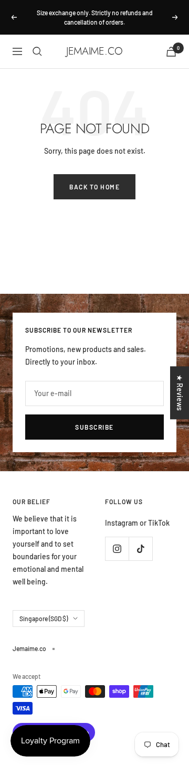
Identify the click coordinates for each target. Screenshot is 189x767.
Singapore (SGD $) (43, 618)
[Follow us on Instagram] (117, 548)
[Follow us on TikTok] (140, 548)
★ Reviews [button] (179, 393)
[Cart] (171, 52)
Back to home (94, 186)
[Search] (37, 51)
